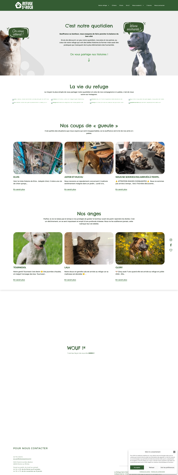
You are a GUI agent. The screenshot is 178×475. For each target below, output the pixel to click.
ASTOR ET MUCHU (73, 177)
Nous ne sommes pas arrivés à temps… (138, 177)
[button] (174, 452)
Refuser (151, 467)
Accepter (137, 467)
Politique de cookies (145, 471)
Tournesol (19, 267)
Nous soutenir (137, 5)
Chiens (114, 5)
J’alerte (149, 5)
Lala (67, 267)
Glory (119, 267)
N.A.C (128, 5)
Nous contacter (159, 5)
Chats (121, 5)
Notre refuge (102, 5)
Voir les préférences (167, 467)
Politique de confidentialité (158, 471)
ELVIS (16, 177)
